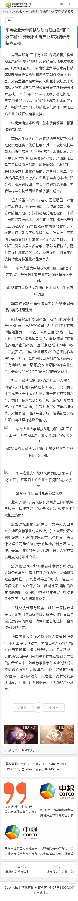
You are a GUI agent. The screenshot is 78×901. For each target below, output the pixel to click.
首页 (10, 11)
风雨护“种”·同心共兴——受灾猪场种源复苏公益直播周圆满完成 (21, 812)
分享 (55, 707)
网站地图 (42, 893)
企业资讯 (31, 11)
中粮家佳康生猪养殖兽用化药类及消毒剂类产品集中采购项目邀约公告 (21, 854)
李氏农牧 (28, 887)
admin (30, 769)
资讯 (19, 11)
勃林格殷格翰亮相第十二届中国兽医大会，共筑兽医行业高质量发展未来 (56, 854)
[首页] (72, 871)
